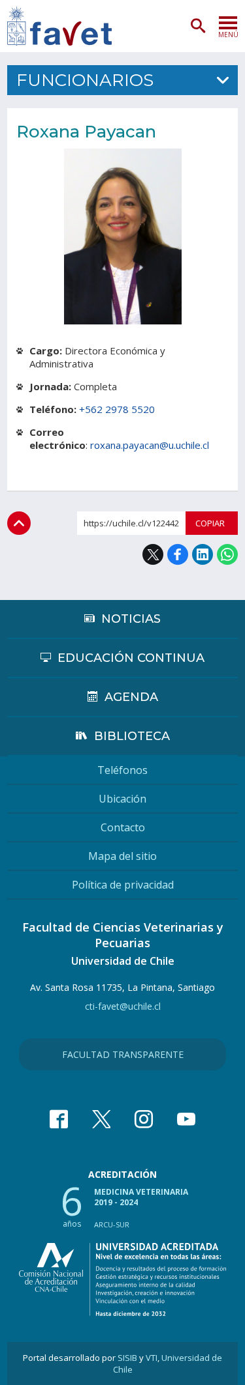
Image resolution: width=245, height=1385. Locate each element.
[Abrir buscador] (198, 26)
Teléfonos (122, 770)
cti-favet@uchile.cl (123, 1006)
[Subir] (19, 523)
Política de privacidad (123, 885)
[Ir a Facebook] (58, 1119)
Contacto (123, 827)
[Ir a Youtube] (186, 1119)
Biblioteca (132, 736)
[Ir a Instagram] (143, 1119)
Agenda (131, 697)
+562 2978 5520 (117, 409)
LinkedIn (202, 554)
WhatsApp (227, 554)
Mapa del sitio (122, 856)
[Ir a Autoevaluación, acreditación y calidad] (122, 1279)
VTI (151, 1358)
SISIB (127, 1358)
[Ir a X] (101, 1119)
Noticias (131, 619)
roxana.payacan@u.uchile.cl (149, 444)
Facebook (177, 554)
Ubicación (122, 799)
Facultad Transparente (123, 1054)
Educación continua (130, 658)
